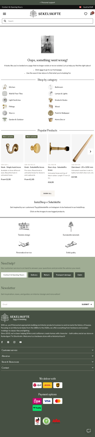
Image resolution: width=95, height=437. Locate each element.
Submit (85, 304)
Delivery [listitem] (34, 275)
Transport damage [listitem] (63, 275)
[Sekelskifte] (47, 317)
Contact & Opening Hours (12, 7)
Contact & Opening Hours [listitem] (13, 275)
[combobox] (49, 21)
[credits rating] (56, 421)
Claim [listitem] (80, 275)
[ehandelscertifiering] (46, 421)
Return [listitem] (46, 275)
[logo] (45, 14)
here (41, 70)
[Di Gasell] (37, 421)
